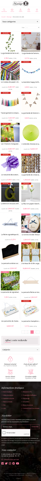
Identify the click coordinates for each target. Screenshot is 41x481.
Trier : (23, 27)
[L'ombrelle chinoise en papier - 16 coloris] (30, 132)
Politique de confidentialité (16, 475)
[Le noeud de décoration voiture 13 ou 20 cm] (10, 163)
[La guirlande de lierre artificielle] (10, 41)
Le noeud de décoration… (10, 175)
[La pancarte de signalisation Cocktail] (10, 280)
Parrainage (26, 398)
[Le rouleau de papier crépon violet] (10, 70)
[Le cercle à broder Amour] (30, 223)
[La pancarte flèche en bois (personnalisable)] (30, 280)
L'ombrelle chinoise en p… (31, 144)
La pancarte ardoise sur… (10, 263)
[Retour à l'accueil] (20, 3)
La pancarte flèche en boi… (30, 292)
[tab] (20, 341)
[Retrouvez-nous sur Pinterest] (13, 463)
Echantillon (26, 402)
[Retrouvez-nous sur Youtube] (17, 463)
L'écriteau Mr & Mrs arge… (30, 263)
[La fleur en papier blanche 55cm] (30, 192)
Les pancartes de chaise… (10, 321)
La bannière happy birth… (31, 82)
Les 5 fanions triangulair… (10, 144)
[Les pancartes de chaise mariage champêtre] (10, 309)
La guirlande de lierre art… (10, 53)
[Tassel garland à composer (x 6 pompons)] (10, 101)
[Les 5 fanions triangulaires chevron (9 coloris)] (10, 132)
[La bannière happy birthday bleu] (30, 70)
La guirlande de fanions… (31, 53)
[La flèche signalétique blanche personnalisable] (10, 223)
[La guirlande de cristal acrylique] (30, 163)
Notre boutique (7, 392)
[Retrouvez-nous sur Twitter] (6, 463)
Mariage (9, 17)
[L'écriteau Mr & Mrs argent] (30, 252)
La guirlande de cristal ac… (30, 175)
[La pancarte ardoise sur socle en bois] (10, 251)
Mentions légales (31, 473)
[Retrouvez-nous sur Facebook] (2, 463)
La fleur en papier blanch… (30, 204)
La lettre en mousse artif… (10, 204)
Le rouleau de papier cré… (10, 82)
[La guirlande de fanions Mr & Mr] (30, 41)
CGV (4, 408)
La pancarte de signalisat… (10, 292)
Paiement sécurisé (8, 398)
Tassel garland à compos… (10, 113)
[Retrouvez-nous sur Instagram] (10, 463)
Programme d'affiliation (30, 395)
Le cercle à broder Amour (31, 235)
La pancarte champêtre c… (30, 321)
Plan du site (28, 475)
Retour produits (7, 402)
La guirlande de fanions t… (30, 113)
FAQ (4, 405)
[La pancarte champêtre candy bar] (30, 309)
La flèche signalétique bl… (10, 234)
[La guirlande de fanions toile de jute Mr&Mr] (30, 101)
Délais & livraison (8, 395)
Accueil (3, 17)
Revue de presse (28, 405)
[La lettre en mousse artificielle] (10, 192)
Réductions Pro (27, 392)
